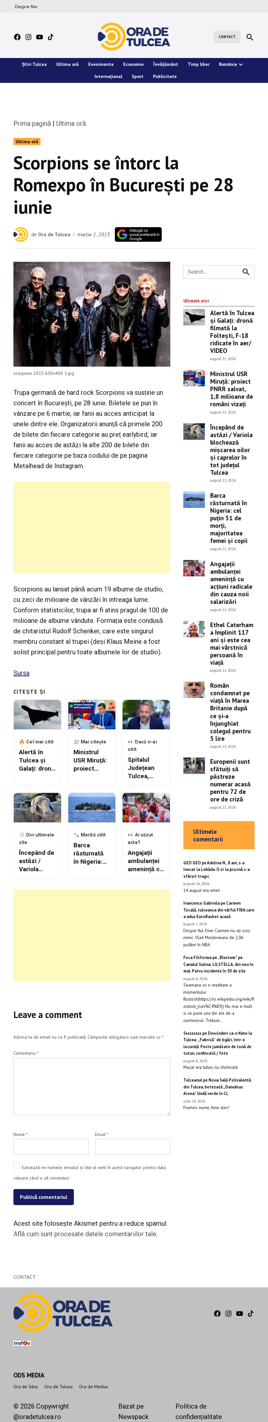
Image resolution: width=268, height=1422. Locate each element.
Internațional (108, 76)
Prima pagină (32, 123)
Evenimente (101, 64)
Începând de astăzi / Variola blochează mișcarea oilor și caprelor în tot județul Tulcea (231, 449)
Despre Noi (26, 7)
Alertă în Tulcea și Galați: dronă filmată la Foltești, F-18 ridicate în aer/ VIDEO (232, 332)
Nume (20, 1134)
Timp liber (198, 64)
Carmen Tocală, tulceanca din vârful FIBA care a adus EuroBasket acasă (218, 909)
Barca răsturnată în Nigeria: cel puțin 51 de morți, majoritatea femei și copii (228, 518)
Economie (133, 64)
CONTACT (227, 36)
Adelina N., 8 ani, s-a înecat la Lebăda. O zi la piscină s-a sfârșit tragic (216, 869)
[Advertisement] (91, 527)
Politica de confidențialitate (199, 1411)
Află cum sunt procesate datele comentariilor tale (84, 1234)
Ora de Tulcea (54, 234)
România (228, 64)
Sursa (21, 673)
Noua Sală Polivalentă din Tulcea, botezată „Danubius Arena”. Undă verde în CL (217, 1086)
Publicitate (165, 76)
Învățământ (165, 64)
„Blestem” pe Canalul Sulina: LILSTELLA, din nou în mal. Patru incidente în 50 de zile (218, 964)
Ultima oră (67, 64)
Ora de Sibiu (25, 1387)
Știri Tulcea (34, 64)
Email (102, 1134)
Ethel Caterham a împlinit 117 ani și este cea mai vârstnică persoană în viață (231, 643)
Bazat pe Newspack (133, 1411)
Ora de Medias (93, 1387)
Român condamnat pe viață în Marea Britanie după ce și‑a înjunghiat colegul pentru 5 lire (230, 711)
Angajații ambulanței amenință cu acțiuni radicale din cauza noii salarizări (231, 582)
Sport (137, 76)
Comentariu (26, 1053)
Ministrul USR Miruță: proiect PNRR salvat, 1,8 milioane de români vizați (231, 389)
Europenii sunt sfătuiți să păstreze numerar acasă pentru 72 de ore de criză (230, 780)
